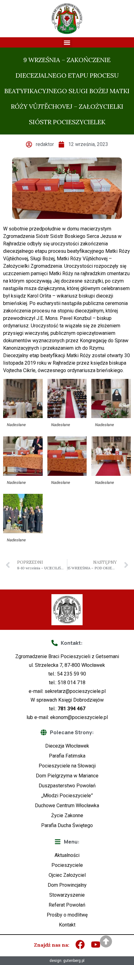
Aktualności (67, 855)
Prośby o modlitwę (67, 915)
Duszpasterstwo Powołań (67, 786)
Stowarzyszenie (67, 895)
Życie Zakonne (67, 815)
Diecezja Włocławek (67, 746)
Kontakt (67, 925)
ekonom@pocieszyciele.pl (79, 717)
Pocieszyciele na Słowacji (67, 766)
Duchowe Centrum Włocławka (67, 805)
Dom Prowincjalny (67, 885)
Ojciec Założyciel (67, 875)
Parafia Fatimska (67, 756)
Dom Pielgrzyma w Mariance (67, 776)
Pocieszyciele (67, 865)
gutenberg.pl (73, 960)
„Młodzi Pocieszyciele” (67, 796)
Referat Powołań (67, 905)
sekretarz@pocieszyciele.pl (75, 691)
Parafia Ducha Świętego (67, 825)
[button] (67, 42)
